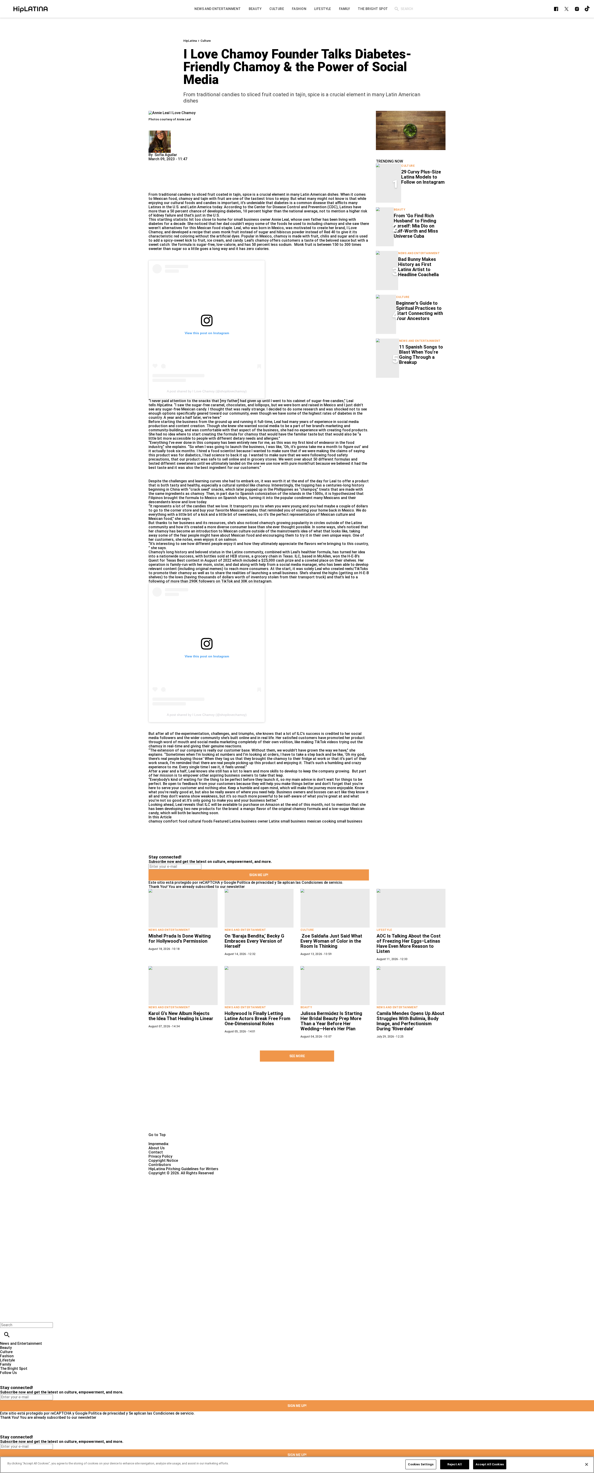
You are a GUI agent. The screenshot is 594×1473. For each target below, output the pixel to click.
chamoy (155, 821)
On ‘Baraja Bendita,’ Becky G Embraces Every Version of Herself (254, 941)
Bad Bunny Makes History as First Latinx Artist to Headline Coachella (418, 266)
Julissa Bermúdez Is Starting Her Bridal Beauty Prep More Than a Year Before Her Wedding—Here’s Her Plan (331, 1021)
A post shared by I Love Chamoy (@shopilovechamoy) (207, 391)
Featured (221, 821)
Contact (155, 1152)
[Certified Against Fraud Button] (165, 1177)
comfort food (175, 821)
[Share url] (153, 187)
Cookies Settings (420, 1464)
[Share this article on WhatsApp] (154, 163)
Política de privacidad (255, 882)
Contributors (159, 1164)
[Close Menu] (5, 1317)
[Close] (586, 1464)
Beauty (399, 209)
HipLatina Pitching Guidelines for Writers (183, 1169)
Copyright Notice (163, 1160)
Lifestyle (384, 930)
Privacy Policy (160, 1156)
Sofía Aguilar (166, 155)
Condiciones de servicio (322, 882)
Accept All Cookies (490, 1464)
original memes (209, 569)
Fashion (7, 1356)
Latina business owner (248, 821)
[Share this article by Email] (188, 163)
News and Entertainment (419, 253)
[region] (297, 1465)
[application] (411, 130)
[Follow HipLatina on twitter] (566, 9)
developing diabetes (224, 211)
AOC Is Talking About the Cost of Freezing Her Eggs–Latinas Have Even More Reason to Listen (409, 943)
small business (349, 821)
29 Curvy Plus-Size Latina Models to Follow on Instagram (423, 177)
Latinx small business (287, 821)
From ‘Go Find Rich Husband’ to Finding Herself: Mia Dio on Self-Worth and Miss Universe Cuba (416, 226)
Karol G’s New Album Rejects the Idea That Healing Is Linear (180, 1016)
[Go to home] (297, 1102)
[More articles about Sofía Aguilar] (159, 132)
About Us (156, 1148)
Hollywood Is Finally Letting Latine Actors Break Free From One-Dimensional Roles (257, 1018)
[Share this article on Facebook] (165, 163)
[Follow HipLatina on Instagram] (577, 9)
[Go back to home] (243, 1192)
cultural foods (200, 821)
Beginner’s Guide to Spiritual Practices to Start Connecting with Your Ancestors (419, 310)
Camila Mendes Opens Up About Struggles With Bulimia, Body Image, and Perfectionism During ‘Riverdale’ (410, 1021)
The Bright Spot (13, 1368)
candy (238, 240)
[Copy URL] (159, 177)
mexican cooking (321, 821)
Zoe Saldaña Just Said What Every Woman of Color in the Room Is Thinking (331, 941)
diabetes (281, 203)
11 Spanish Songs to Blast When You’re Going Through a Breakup (421, 354)
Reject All (454, 1464)
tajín (237, 194)
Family (5, 1364)
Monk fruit (303, 244)
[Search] (396, 9)
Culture (205, 40)
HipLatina (190, 40)
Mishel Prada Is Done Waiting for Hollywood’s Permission (179, 938)
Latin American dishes (319, 194)
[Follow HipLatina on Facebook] (556, 9)
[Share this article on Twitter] (177, 163)
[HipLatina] (30, 9)
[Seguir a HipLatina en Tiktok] (587, 9)
